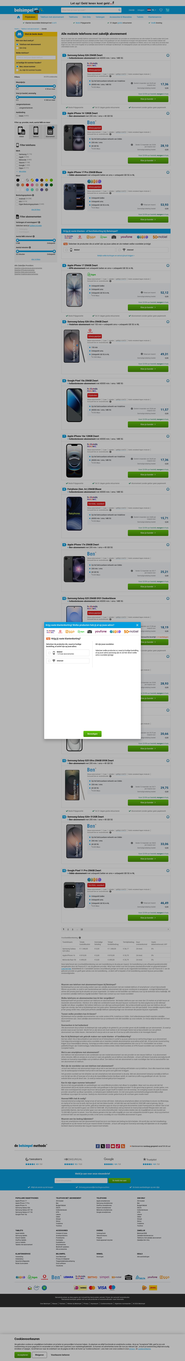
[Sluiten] (137, 625)
